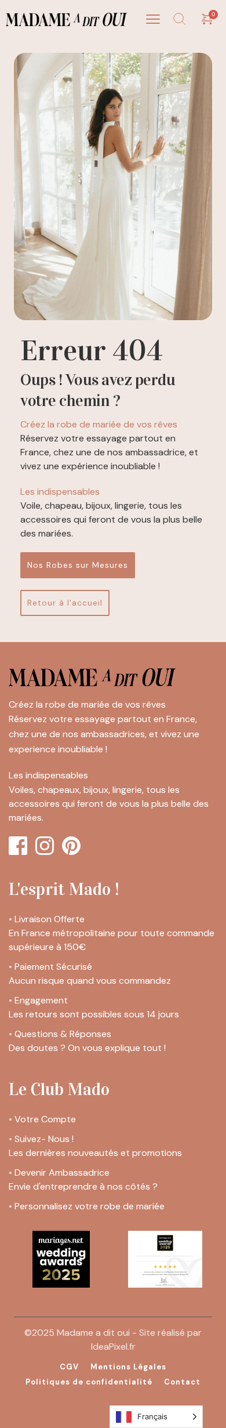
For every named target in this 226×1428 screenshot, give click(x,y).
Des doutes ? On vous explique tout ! (88, 1048)
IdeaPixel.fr (113, 1346)
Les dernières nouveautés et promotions (96, 1153)
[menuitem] (69, 1367)
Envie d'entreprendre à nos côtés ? (83, 1186)
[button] (153, 19)
